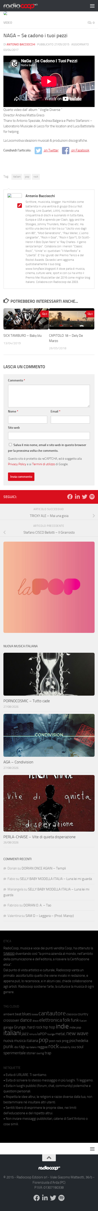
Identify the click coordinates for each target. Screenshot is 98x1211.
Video (7, 23)
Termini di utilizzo (43, 464)
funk (75, 1020)
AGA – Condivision (18, 762)
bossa (35, 1014)
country (82, 1014)
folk (66, 1020)
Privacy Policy (17, 464)
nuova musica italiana (20, 1040)
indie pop (75, 1027)
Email (55, 411)
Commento (16, 380)
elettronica (50, 1020)
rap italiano (31, 1047)
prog (65, 1041)
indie (62, 1026)
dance (26, 1020)
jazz (25, 1033)
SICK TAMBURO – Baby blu (22, 336)
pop (27, 176)
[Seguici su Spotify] (92, 496)
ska (73, 1047)
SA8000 (9, 954)
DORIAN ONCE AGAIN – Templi (44, 868)
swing (40, 1053)
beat (18, 1014)
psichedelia (78, 1040)
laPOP (41, 1034)
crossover (11, 1020)
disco (36, 1020)
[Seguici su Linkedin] (77, 496)
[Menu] (92, 5)
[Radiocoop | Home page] (26, 6)
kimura (32, 1034)
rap (22, 1046)
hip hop (49, 1027)
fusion (83, 1020)
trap (48, 1053)
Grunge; (20, 1027)
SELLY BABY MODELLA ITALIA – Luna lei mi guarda (56, 879)
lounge (51, 1034)
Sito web (14, 428)
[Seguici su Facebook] (70, 496)
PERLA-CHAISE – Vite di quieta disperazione (39, 837)
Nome (13, 411)
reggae (42, 1047)
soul (80, 1046)
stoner (31, 1053)
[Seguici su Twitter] (84, 496)
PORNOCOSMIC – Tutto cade (26, 701)
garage (8, 1027)
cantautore (52, 1013)
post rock (55, 1041)
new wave (77, 1033)
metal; (60, 1034)
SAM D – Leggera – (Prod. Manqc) (50, 916)
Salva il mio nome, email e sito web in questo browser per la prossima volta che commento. (47, 448)
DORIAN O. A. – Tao (37, 905)
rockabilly (64, 1047)
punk (8, 1046)
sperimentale (14, 1052)
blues (26, 1013)
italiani (17, 176)
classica (71, 1014)
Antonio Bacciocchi (21, 44)
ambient (8, 1014)
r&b (16, 1047)
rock (36, 176)
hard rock (34, 1027)
